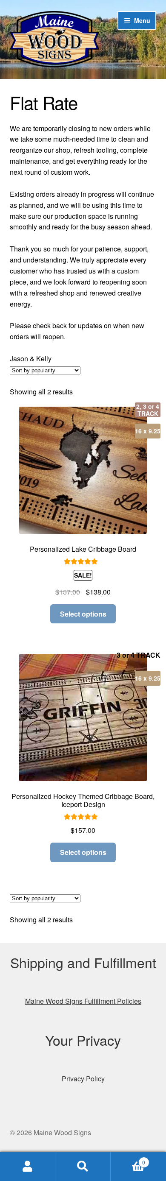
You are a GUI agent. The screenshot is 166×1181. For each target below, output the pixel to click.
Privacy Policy (83, 1078)
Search (83, 1166)
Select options (83, 614)
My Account (27, 1166)
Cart (128, 1159)
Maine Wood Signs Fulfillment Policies (83, 1001)
